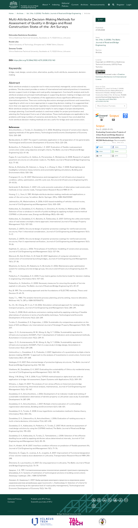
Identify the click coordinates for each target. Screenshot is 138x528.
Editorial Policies (65, 4)
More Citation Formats (106, 106)
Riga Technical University (70, 514)
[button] (103, 147)
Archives (84, 5)
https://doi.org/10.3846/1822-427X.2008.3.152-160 (34, 60)
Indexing (56, 5)
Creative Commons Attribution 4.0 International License (111, 77)
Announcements (97, 5)
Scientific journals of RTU (41, 502)
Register (120, 5)
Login (128, 5)
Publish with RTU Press (40, 499)
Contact (11, 502)
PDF (101, 20)
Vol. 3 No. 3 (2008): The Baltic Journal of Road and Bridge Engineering (54, 13)
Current (74, 5)
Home (11, 13)
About (45, 5)
